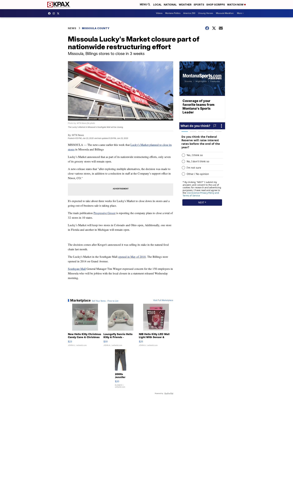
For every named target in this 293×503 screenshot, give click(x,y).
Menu (144, 4)
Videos (159, 13)
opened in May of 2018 (132, 257)
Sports (199, 4)
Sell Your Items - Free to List (105, 301)
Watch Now (235, 4)
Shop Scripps (215, 4)
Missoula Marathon (225, 13)
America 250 (189, 13)
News (72, 28)
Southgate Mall (77, 269)
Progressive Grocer (105, 213)
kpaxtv (50, 13)
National (170, 4)
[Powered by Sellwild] (168, 393)
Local (157, 4)
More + (240, 13)
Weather (185, 4)
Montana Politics (173, 13)
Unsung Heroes (205, 13)
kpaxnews (59, 13)
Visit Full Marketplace (163, 300)
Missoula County (95, 28)
